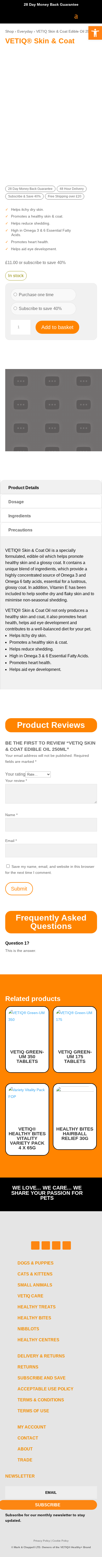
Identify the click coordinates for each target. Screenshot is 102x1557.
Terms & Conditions (41, 1400)
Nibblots (28, 1329)
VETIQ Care (30, 1296)
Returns (28, 1367)
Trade (25, 1460)
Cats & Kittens (35, 1274)
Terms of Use (33, 1411)
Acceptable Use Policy (45, 1389)
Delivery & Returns (41, 1356)
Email (11, 841)
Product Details (23, 487)
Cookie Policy (60, 1540)
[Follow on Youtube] (67, 1245)
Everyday (25, 31)
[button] (95, 33)
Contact (28, 1438)
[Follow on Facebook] (35, 1245)
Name (11, 815)
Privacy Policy (41, 1540)
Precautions (20, 530)
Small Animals (35, 1285)
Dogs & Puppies (36, 1263)
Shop (9, 31)
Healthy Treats (37, 1307)
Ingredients (19, 516)
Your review (16, 780)
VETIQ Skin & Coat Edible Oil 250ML (66, 31)
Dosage (16, 502)
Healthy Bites (34, 1318)
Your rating (15, 774)
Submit (19, 889)
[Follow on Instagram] (46, 1245)
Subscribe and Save (42, 1378)
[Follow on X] (56, 1245)
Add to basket (57, 327)
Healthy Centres (38, 1340)
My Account (32, 1427)
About (25, 1449)
